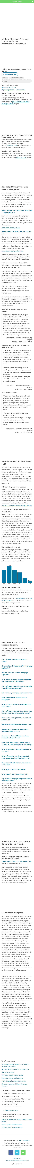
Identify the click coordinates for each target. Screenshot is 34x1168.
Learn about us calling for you (11, 228)
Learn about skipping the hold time (12, 251)
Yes (20, 1140)
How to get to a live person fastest (12, 1075)
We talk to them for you (9, 87)
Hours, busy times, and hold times (12, 1078)
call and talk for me (21, 598)
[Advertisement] (17, 119)
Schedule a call (20, 90)
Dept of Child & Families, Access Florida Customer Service (17, 1120)
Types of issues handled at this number (14, 1081)
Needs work (26, 1140)
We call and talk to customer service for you (15, 1069)
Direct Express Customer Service (12, 1124)
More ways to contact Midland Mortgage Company (14, 1085)
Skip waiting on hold (8, 90)
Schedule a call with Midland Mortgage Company (17, 506)
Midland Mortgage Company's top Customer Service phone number (15, 1065)
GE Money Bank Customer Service (12, 1127)
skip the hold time (20, 158)
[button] (32, 1)
